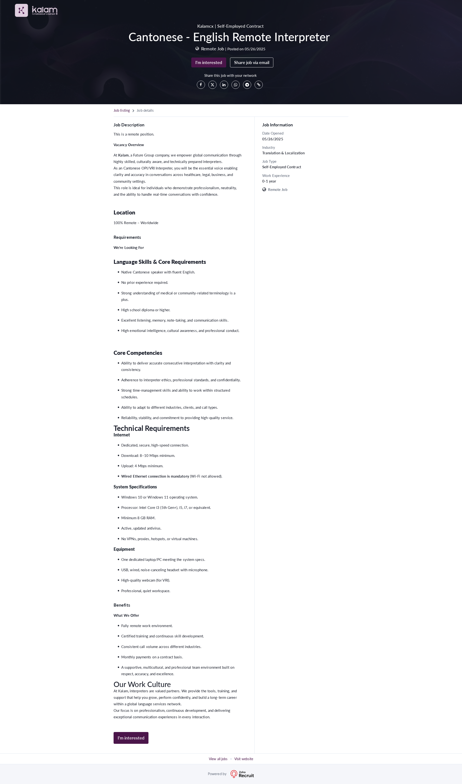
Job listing (122, 110)
